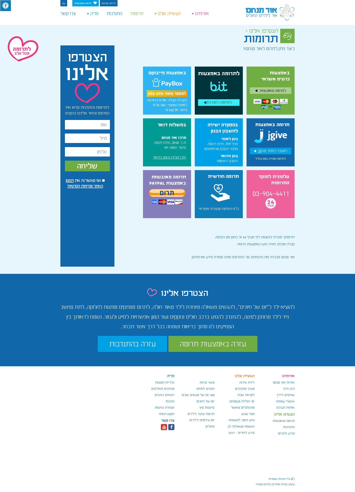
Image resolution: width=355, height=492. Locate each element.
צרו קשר (68, 13)
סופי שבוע (248, 414)
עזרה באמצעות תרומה (213, 344)
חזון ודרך (289, 389)
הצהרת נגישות (164, 407)
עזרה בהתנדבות (132, 344)
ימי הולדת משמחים (242, 401)
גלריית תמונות (164, 382)
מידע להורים (286, 433)
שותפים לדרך (285, 395)
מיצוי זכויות (207, 382)
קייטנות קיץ (206, 407)
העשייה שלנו (169, 13)
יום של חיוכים (205, 401)
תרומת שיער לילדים (200, 414)
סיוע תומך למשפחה (242, 420)
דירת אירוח (247, 382)
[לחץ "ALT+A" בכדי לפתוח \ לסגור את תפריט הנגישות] (5, 5)
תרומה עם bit (108, 3)
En (63, 3)
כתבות (170, 401)
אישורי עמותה (285, 401)
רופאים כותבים (164, 395)
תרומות (136, 13)
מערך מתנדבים (245, 389)
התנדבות (114, 13)
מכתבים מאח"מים (162, 389)
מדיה (94, 13)
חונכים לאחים (205, 389)
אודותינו (202, 13)
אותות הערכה (285, 407)
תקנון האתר (166, 414)
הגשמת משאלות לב (241, 426)
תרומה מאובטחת (82, 3)
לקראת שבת (246, 395)
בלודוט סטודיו (263, 484)
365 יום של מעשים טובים (198, 395)
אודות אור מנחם (284, 382)
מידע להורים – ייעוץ (241, 433)
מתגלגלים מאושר (243, 407)
